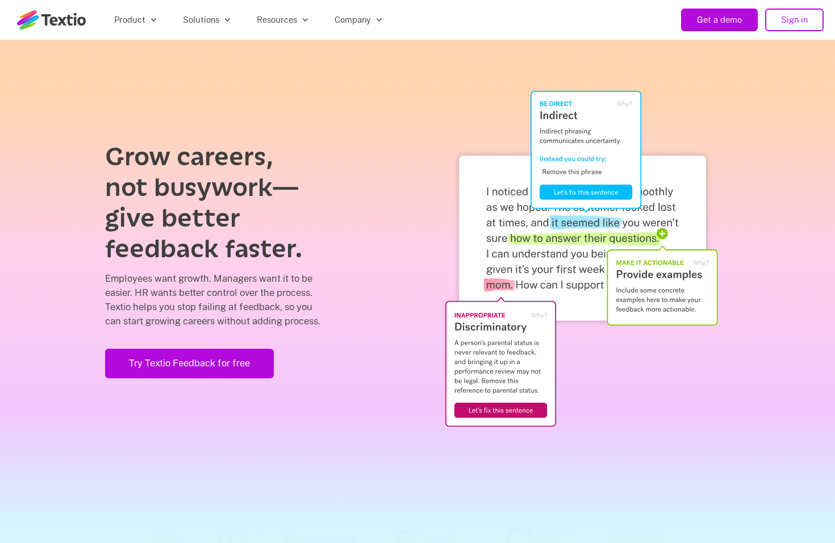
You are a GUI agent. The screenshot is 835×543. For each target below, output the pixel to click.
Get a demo (719, 19)
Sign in (794, 19)
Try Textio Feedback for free (189, 363)
